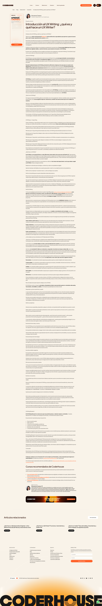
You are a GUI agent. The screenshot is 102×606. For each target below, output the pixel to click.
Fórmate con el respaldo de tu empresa (37, 560)
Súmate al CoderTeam (54, 554)
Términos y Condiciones (55, 557)
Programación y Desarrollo (14, 551)
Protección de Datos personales (56, 556)
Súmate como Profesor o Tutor (56, 553)
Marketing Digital (12, 553)
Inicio (14, 9)
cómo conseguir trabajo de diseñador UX (62, 192)
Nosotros (52, 550)
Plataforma (32, 556)
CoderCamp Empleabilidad (35, 559)
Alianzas (31, 554)
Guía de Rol (29, 9)
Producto (11, 559)
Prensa (51, 551)
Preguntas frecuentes (34, 557)
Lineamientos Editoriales (55, 559)
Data (10, 554)
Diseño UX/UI (22, 9)
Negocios (11, 557)
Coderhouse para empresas (35, 550)
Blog (17, 9)
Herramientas (32, 562)
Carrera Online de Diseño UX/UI (50, 458)
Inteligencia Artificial (13, 550)
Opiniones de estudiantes (35, 553)
